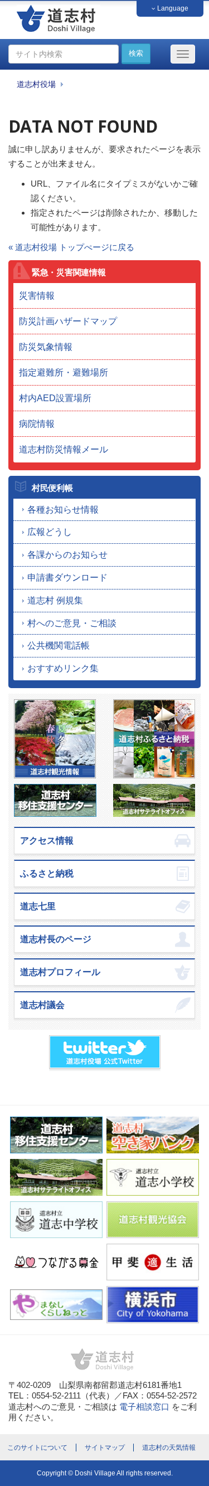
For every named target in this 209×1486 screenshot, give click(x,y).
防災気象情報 (45, 347)
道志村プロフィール (60, 972)
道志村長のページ (55, 939)
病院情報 (37, 423)
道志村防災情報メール (63, 449)
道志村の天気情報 (169, 1447)
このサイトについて (37, 1447)
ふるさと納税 (47, 873)
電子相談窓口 (144, 1406)
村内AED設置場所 (55, 398)
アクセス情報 (47, 840)
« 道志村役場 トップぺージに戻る (71, 247)
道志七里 (38, 906)
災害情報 (37, 295)
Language (171, 8)
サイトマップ (105, 1447)
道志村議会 (42, 1005)
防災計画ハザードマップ (68, 321)
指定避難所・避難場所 (63, 372)
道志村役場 (36, 84)
